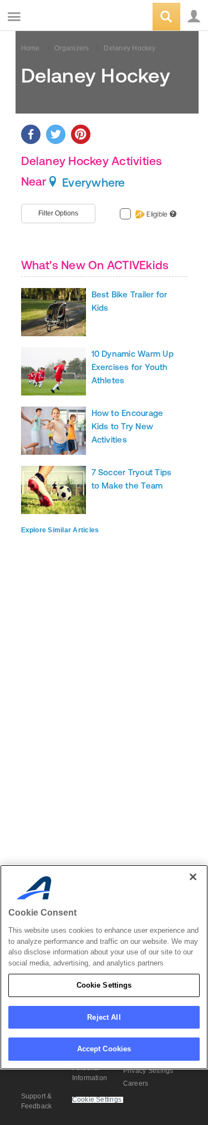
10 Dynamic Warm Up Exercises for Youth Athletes (133, 367)
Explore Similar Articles (60, 530)
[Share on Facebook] (30, 134)
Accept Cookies (104, 1049)
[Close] (193, 877)
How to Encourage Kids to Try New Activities (128, 426)
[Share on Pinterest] (80, 134)
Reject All (103, 1017)
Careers (136, 1083)
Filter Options (58, 213)
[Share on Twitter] (55, 134)
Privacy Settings (148, 1071)
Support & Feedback (36, 1101)
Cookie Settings (104, 985)
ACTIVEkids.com (65, 17)
